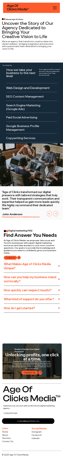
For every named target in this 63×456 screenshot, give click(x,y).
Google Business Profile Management (22, 127)
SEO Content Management (25, 96)
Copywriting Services (20, 138)
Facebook (37, 435)
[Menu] (55, 8)
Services (6, 438)
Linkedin (36, 438)
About (5, 435)
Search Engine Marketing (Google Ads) (23, 107)
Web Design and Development (28, 88)
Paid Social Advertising (22, 117)
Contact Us (7, 441)
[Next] (55, 213)
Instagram (37, 432)
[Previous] (49, 213)
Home (5, 432)
